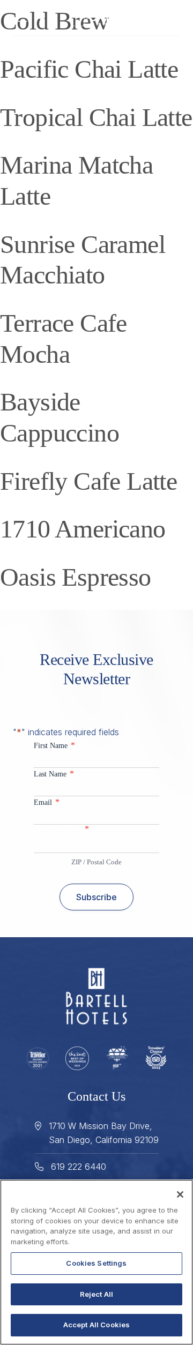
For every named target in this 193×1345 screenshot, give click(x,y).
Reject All (96, 1294)
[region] (96, 1262)
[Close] (180, 1194)
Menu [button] (25, 18)
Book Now (159, 17)
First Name (54, 745)
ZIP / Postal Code (96, 862)
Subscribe (96, 897)
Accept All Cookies (96, 1324)
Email (47, 801)
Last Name (54, 773)
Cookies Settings (96, 1263)
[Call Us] (40, 16)
